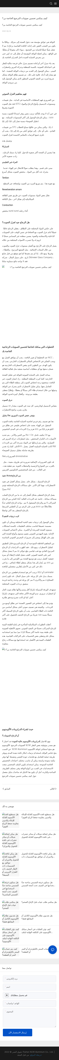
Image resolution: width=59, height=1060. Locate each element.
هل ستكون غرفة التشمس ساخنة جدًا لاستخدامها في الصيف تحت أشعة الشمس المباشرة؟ (38, 884)
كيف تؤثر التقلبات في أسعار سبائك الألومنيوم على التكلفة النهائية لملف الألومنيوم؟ (36, 931)
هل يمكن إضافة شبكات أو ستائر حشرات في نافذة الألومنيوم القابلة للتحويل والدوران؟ (38, 835)
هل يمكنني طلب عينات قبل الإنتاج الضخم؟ (39, 902)
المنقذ (19, 1055)
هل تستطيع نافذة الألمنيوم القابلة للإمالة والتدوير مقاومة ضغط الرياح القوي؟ (37, 816)
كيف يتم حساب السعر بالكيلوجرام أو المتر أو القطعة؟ (39, 950)
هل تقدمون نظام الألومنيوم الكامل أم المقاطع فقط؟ (36, 917)
